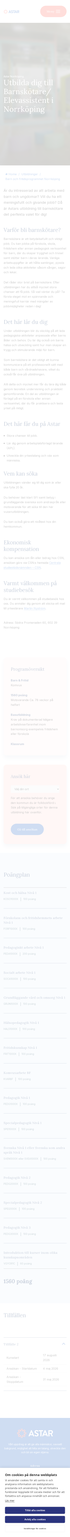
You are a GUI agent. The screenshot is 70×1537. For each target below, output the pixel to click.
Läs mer (10, 1500)
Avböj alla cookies (35, 1519)
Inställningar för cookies (35, 1529)
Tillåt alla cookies (35, 1510)
